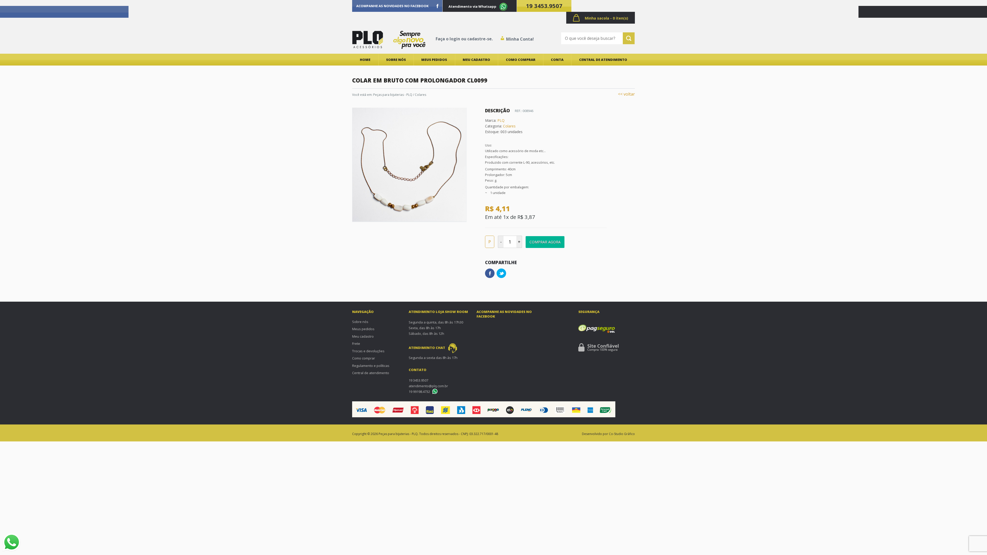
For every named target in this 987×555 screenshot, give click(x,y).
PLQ (501, 120)
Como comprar (520, 59)
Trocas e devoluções (368, 351)
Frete (356, 343)
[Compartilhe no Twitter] (501, 273)
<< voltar (626, 94)
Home (365, 59)
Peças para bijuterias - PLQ (392, 94)
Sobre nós (396, 59)
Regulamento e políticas (370, 365)
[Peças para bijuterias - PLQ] (367, 39)
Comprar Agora (545, 241)
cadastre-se (479, 39)
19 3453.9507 (544, 6)
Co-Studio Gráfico (622, 434)
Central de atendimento (603, 59)
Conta (557, 59)
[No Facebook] (437, 6)
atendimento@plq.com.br (428, 386)
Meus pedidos (434, 59)
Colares (420, 94)
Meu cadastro (476, 59)
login (455, 39)
